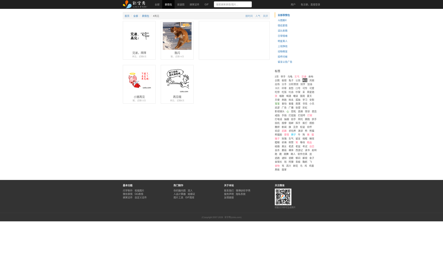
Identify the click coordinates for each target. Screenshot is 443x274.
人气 (257, 15)
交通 (303, 76)
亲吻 (310, 76)
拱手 (314, 119)
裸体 (291, 150)
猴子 (277, 138)
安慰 (311, 99)
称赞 (291, 142)
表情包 (168, 4)
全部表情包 (284, 15)
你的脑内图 (180, 190)
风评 (265, 15)
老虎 (291, 146)
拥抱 (307, 119)
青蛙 (298, 161)
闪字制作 (128, 190)
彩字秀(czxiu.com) (233, 217)
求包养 (292, 130)
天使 (277, 99)
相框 (304, 138)
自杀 (277, 150)
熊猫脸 (278, 134)
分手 (284, 84)
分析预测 (293, 84)
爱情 (286, 134)
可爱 (311, 88)
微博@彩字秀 (243, 190)
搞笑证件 (194, 4)
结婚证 (191, 194)
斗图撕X (282, 20)
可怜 (304, 88)
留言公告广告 (285, 61)
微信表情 (128, 194)
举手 (283, 76)
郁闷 (298, 158)
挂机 (277, 123)
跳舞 (286, 154)
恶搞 (300, 111)
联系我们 (229, 190)
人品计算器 (180, 194)
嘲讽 (295, 96)
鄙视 (304, 158)
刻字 (302, 84)
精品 (309, 142)
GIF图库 (189, 197)
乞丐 (297, 76)
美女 (284, 146)
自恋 (311, 146)
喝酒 (288, 96)
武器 (284, 130)
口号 (298, 88)
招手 (293, 119)
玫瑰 (284, 138)
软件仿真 (302, 154)
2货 (277, 76)
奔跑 (284, 99)
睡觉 (311, 138)
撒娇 (277, 127)
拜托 (300, 119)
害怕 (284, 103)
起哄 (314, 150)
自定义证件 (141, 197)
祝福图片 (139, 190)
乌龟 (290, 76)
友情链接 (229, 197)
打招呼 (301, 115)
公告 (298, 80)
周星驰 (310, 92)
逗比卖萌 (282, 30)
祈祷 (284, 142)
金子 (311, 158)
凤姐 (311, 80)
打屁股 (292, 115)
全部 (157, 4)
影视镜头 (279, 111)
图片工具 (178, 197)
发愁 (291, 88)
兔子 (291, 80)
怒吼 (293, 111)
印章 (284, 88)
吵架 (298, 92)
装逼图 (180, 4)
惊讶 (307, 111)
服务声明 (229, 194)
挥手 (298, 123)
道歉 (291, 158)
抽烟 (286, 119)
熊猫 (311, 130)
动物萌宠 (282, 51)
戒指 (277, 115)
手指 (284, 115)
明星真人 (282, 41)
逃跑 (277, 158)
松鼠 (302, 127)
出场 (277, 84)
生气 (291, 138)
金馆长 (278, 161)
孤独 (298, 99)
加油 (309, 84)
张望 (298, 107)
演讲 (300, 130)
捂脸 (311, 123)
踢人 (293, 154)
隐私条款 (241, 194)
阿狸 (291, 161)
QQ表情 (139, 194)
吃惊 (277, 92)
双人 (190, 190)
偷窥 (284, 80)
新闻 (284, 127)
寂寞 (298, 103)
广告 (284, 107)
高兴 (288, 165)
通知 (284, 158)
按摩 (284, 123)
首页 (127, 15)
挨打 (304, 123)
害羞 (291, 103)
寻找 (304, 103)
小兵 (311, 103)
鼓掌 (284, 169)
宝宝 (277, 103)
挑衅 (291, 123)
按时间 (249, 15)
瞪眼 (277, 142)
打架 (309, 115)
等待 (302, 142)
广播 (291, 107)
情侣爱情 (282, 25)
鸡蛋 (311, 165)
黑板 (277, 169)
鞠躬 (304, 161)
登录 (310, 4)
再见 (304, 80)
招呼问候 (282, 56)
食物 (277, 165)
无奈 (295, 127)
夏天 (309, 96)
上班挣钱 (282, 46)
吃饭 (284, 92)
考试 (304, 146)
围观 (302, 96)
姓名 (291, 99)
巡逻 (277, 107)
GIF (207, 4)
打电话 (278, 119)
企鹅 (277, 80)
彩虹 (304, 107)
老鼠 (298, 146)
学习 (304, 99)
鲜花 (295, 165)
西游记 (299, 150)
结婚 (277, 146)
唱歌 (281, 96)
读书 (307, 150)
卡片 (277, 88)
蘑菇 (284, 150)
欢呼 (309, 127)
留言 (298, 138)
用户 (293, 4)
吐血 (291, 92)
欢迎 (277, 130)
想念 (314, 111)
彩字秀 (136, 4)
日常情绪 (282, 35)
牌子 (293, 134)
